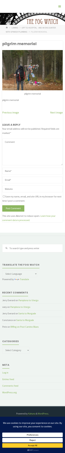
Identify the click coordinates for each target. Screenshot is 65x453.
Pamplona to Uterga (28, 300)
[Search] (6, 248)
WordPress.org (9, 392)
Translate (24, 279)
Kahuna (32, 413)
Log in (5, 372)
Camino (14, 27)
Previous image (10, 112)
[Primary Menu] (59, 6)
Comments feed (10, 385)
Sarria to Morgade (27, 313)
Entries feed (8, 379)
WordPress (43, 413)
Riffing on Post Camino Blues (24, 326)
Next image (56, 112)
